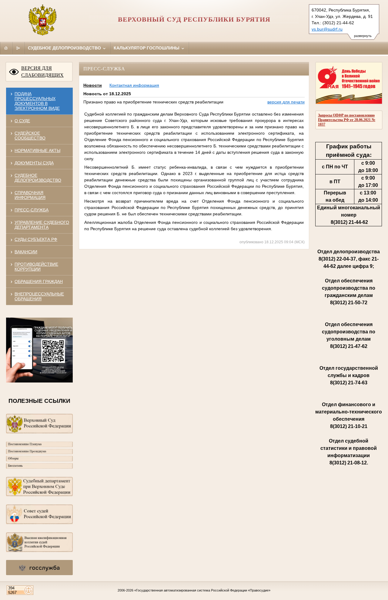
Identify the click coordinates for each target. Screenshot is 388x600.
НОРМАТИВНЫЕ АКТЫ (37, 150)
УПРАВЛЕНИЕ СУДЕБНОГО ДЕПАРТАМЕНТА (42, 225)
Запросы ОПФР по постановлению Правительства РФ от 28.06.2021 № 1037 (346, 119)
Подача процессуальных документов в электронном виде (37, 101)
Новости (92, 85)
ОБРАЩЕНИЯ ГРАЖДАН (39, 281)
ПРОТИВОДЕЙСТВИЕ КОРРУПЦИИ (36, 266)
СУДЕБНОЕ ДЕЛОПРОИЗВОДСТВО (38, 178)
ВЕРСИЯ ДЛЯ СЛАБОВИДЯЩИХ (42, 72)
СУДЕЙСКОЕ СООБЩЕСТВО (30, 135)
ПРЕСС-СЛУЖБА (31, 209)
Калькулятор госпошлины (147, 48)
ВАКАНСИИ (26, 251)
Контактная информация (134, 85)
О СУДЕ (22, 120)
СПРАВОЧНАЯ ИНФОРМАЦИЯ (30, 195)
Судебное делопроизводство (65, 48)
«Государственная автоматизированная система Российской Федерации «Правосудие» (202, 590)
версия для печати (286, 101)
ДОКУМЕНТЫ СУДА (34, 162)
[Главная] (6, 48)
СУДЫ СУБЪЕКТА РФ (36, 239)
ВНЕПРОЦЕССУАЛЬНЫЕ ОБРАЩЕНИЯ (39, 296)
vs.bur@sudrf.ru (327, 29)
